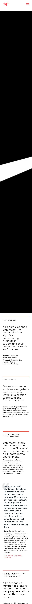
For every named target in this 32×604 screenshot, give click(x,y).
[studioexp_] (6, 6)
